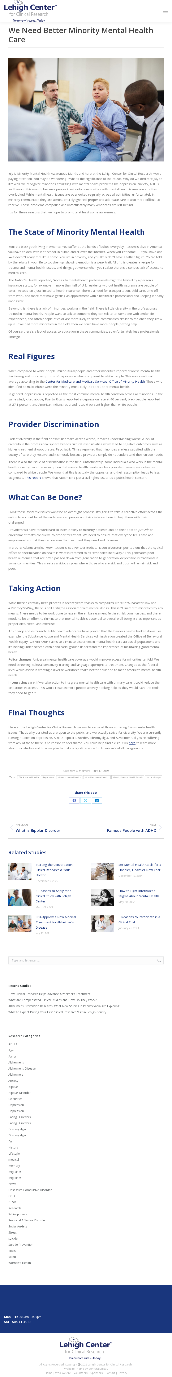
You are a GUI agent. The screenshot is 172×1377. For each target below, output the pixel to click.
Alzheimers (83, 771)
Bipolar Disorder (19, 1093)
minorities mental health (97, 777)
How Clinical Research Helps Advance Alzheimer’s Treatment (49, 994)
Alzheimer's (16, 1062)
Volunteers (81, 1373)
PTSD (12, 1202)
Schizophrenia (17, 1214)
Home (48, 1373)
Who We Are (63, 1373)
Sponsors (96, 1373)
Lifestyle (14, 1153)
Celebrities (15, 1099)
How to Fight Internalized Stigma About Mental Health (139, 893)
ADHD (12, 1044)
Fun (10, 1141)
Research (14, 1208)
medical (13, 1159)
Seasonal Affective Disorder (27, 1220)
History (13, 1147)
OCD (11, 1196)
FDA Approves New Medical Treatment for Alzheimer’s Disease (56, 922)
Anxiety (13, 1081)
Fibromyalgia (17, 1129)
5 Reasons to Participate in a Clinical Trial (139, 919)
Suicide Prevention (20, 1245)
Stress (12, 1232)
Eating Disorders (19, 1117)
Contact (110, 1373)
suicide (13, 1238)
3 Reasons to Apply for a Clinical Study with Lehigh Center (53, 896)
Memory (14, 1166)
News (12, 1184)
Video (12, 1257)
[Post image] (19, 871)
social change (154, 777)
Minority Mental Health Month (128, 777)
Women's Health (19, 1263)
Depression (16, 1105)
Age (11, 1050)
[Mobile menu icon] (165, 11)
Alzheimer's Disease (22, 1068)
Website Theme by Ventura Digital (85, 1369)
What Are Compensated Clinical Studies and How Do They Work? (52, 1000)
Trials (12, 1251)
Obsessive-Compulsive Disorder (30, 1190)
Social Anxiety (17, 1226)
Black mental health (29, 777)
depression (48, 777)
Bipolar (13, 1087)
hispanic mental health (69, 777)
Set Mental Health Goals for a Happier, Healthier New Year (140, 867)
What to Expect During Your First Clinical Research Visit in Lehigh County (57, 1012)
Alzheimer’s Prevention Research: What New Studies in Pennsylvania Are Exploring (63, 1006)
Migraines (15, 1172)
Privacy (122, 1373)
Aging (12, 1056)
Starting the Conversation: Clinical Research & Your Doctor (54, 869)
